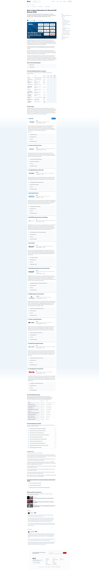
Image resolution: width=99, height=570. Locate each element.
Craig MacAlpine (41, 20)
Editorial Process (55, 564)
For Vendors (64, 1)
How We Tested (63, 16)
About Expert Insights (55, 559)
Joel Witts (32, 20)
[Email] (35, 512)
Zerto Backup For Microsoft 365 (66, 34)
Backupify (64, 19)
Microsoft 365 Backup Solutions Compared (66, 15)
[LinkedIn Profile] (34, 512)
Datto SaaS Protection (65, 23)
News (57, 1)
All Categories (47, 559)
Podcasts (61, 1)
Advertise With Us (62, 559)
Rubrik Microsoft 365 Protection (66, 33)
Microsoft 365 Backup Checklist (65, 37)
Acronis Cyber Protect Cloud (66, 20)
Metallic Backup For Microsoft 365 (66, 30)
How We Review (55, 563)
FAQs (62, 39)
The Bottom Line (63, 38)
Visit (53, 402)
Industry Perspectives (48, 564)
